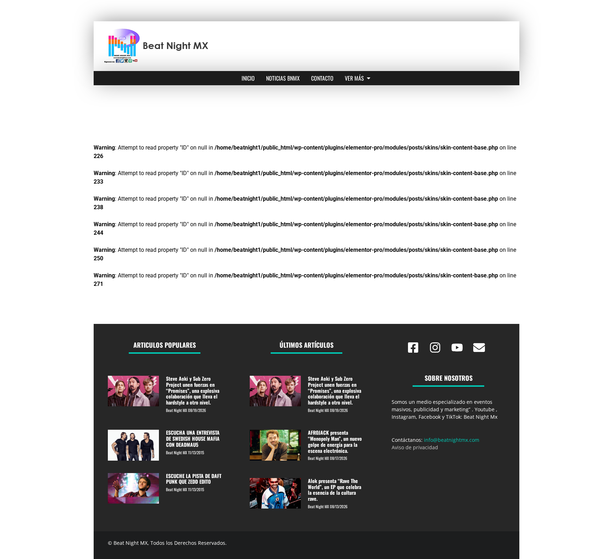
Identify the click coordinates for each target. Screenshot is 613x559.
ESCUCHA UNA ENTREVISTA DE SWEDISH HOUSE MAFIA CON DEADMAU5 (193, 438)
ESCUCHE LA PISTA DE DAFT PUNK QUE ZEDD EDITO (193, 478)
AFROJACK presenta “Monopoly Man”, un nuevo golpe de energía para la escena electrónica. (335, 441)
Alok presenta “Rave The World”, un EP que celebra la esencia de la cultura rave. (334, 489)
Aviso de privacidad (415, 447)
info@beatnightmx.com (451, 439)
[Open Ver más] (368, 78)
